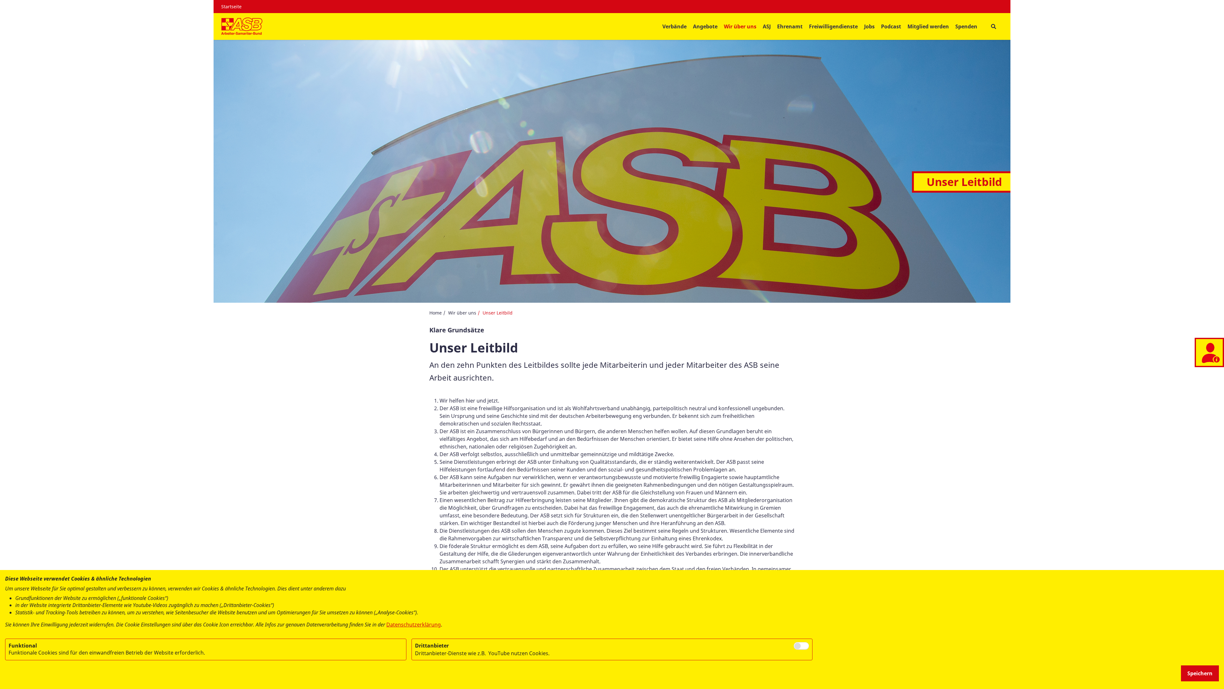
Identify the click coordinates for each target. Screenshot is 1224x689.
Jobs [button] (869, 26)
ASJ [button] (767, 26)
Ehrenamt (790, 26)
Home (435, 313)
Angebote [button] (705, 26)
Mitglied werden (928, 26)
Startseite (231, 7)
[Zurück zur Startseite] (241, 26)
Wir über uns (462, 313)
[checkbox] (801, 646)
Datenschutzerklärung (413, 624)
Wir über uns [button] (740, 26)
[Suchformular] (993, 26)
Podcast (891, 26)
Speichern (1200, 673)
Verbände (674, 26)
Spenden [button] (966, 26)
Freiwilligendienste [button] (833, 26)
